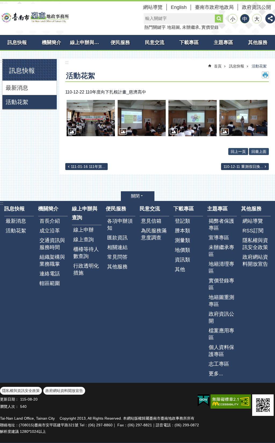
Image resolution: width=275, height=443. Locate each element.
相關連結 (117, 247)
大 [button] (256, 19)
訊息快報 (17, 42)
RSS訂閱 (253, 230)
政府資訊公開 (256, 7)
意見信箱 (151, 221)
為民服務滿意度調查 (154, 234)
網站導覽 (152, 7)
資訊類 (182, 259)
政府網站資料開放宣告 (255, 260)
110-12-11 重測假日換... (243, 166)
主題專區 (223, 42)
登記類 (182, 221)
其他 (180, 269)
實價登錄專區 (221, 284)
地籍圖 (173, 27)
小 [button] (232, 19)
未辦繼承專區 (221, 250)
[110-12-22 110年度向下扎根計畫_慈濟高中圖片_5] (263, 405)
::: (1, 61)
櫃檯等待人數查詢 (86, 252)
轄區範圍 (49, 283)
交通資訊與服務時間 (52, 243)
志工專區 (219, 364)
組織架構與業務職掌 (52, 260)
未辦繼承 (190, 27)
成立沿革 (49, 230)
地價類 (182, 250)
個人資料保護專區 (221, 350)
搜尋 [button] (219, 19)
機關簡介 (51, 42)
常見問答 (117, 257)
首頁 (218, 66)
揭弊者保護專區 (221, 224)
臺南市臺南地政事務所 (35, 17)
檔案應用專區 (221, 334)
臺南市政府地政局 (214, 7)
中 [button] (244, 19)
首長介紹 (49, 221)
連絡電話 (49, 273)
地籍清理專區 (221, 267)
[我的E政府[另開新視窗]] (203, 400)
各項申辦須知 (120, 224)
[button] (91, 118)
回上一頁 (238, 151)
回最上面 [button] (258, 151)
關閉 (135, 196)
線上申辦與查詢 (86, 42)
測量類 (182, 240)
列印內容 (265, 74)
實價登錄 (210, 27)
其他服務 (257, 42)
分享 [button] (270, 18)
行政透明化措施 (86, 269)
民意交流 (154, 42)
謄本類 (182, 230)
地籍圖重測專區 (221, 300)
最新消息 (17, 88)
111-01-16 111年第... (88, 166)
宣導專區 (219, 237)
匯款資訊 (117, 237)
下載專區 (189, 42)
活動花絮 (17, 102)
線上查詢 (83, 239)
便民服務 (120, 42)
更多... (216, 373)
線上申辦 (83, 230)
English (179, 7)
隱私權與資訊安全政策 (255, 243)
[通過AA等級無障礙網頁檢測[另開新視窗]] (231, 401)
